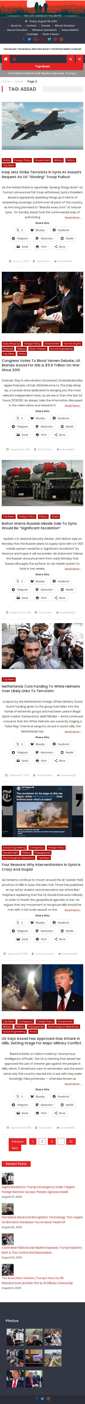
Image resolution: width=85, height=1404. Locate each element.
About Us (16, 25)
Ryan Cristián (45, 449)
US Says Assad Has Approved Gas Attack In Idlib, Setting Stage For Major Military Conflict (41, 1040)
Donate (45, 25)
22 (71, 1142)
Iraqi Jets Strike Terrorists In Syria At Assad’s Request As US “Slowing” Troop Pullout (41, 174)
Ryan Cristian (38, 348)
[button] (71, 59)
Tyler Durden (43, 261)
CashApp (32, 34)
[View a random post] (79, 59)
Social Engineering (61, 348)
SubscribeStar (70, 30)
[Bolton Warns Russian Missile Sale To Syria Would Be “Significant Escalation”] (42, 483)
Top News (8, 165)
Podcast (8, 348)
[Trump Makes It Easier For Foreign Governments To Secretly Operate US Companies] (34, 1379)
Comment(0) (65, 261)
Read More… (73, 218)
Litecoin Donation (17, 30)
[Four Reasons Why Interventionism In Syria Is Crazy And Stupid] (42, 811)
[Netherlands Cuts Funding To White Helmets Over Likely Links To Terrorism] (42, 646)
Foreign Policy (22, 160)
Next (15, 1148)
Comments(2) (67, 612)
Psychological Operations (18, 858)
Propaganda (42, 852)
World (6, 160)
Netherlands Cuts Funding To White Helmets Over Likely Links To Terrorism (41, 688)
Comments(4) (69, 953)
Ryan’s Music (51, 34)
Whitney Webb (44, 775)
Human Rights (72, 343)
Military (58, 160)
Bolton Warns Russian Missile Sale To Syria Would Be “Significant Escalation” (39, 525)
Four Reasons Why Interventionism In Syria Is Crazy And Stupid (41, 867)
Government (42, 160)
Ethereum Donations (44, 30)
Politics (71, 160)
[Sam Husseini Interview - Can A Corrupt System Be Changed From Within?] (34, 1358)
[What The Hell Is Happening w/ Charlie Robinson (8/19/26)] (15, 1379)
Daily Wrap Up (11, 343)
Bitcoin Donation (65, 25)
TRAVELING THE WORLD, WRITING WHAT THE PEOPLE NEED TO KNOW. (42, 49)
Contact (31, 25)
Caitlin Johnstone (44, 953)
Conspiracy (37, 847)
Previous (17, 1142)
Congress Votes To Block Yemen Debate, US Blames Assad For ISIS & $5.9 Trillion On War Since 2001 (41, 365)
